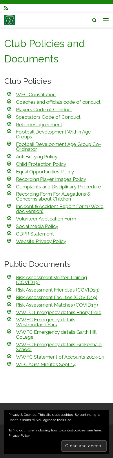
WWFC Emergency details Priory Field (58, 312)
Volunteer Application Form (46, 219)
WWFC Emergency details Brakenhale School (59, 347)
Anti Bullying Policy (36, 157)
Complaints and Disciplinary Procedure (58, 187)
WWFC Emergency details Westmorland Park (45, 322)
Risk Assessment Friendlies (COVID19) (58, 290)
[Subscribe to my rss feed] (6, 8)
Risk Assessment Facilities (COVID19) (56, 297)
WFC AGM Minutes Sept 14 (46, 364)
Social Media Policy (37, 226)
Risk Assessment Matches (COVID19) (57, 305)
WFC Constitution (36, 94)
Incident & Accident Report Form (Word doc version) (59, 208)
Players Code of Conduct (44, 109)
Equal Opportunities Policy (45, 172)
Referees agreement (39, 124)
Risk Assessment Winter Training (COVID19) (51, 280)
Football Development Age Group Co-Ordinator (58, 146)
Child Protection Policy (41, 164)
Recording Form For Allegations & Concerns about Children (53, 196)
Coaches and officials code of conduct (58, 102)
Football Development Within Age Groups (53, 134)
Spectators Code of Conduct (48, 117)
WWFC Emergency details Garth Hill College (56, 334)
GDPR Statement (35, 234)
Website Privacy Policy (41, 241)
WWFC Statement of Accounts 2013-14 (60, 357)
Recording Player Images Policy (51, 179)
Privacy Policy (19, 435)
